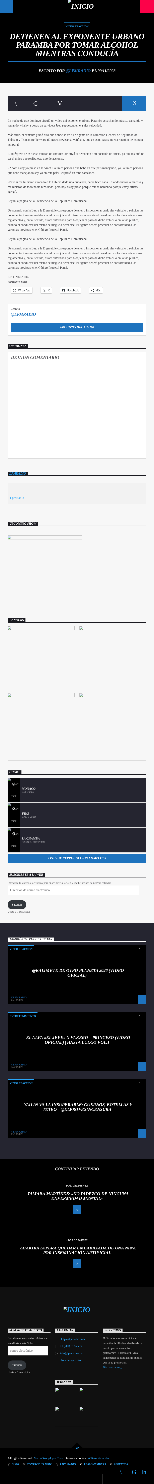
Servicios (121, 1464)
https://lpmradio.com (73, 1339)
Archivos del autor (77, 327)
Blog (15, 1464)
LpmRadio (17, 473)
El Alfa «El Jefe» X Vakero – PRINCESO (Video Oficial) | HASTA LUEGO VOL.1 (78, 1040)
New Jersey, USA (71, 1360)
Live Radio (68, 1464)
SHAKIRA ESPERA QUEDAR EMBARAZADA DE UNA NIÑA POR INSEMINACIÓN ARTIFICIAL (78, 1250)
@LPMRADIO (78, 70)
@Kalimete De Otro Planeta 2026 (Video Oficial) (78, 973)
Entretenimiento (23, 1016)
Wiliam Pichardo (98, 1458)
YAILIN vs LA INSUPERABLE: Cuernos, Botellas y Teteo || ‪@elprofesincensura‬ (78, 1107)
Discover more (111, 1367)
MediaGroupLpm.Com (48, 1458)
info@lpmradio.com (71, 1353)
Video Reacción (77, 26)
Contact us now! (39, 1464)
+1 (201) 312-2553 (71, 1346)
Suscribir (17, 904)
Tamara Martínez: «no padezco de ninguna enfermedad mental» (78, 1196)
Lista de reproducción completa (77, 858)
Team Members (95, 1464)
